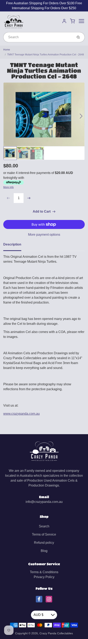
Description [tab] (12, 244)
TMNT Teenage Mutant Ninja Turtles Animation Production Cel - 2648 (45, 54)
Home (6, 49)
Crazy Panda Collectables (56, 633)
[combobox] (38, 37)
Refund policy (44, 542)
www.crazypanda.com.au (21, 413)
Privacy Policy (44, 577)
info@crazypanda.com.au (44, 501)
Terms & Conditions (44, 572)
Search (44, 526)
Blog (44, 551)
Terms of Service (44, 534)
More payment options (44, 234)
